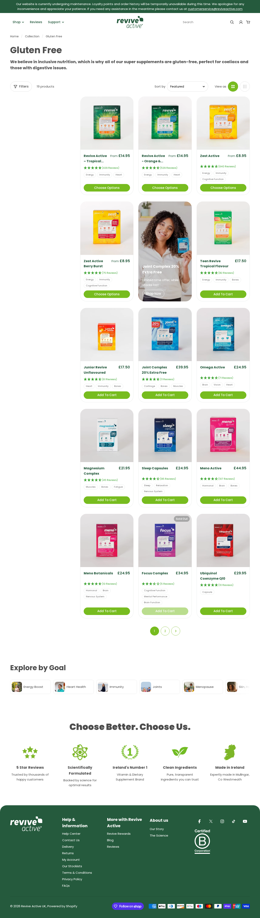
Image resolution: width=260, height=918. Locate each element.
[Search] (232, 22)
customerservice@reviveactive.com (215, 9)
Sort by (160, 86)
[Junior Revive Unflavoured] (106, 334)
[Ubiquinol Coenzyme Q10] (223, 540)
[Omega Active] (223, 334)
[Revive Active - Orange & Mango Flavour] (165, 123)
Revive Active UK (33, 906)
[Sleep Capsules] (165, 435)
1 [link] (154, 631)
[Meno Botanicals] (106, 540)
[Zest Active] (223, 123)
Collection (32, 36)
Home (14, 36)
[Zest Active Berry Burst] (106, 228)
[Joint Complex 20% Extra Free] (165, 334)
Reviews (36, 22)
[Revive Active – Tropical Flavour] (106, 123)
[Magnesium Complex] (106, 435)
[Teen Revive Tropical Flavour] (223, 228)
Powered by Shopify (62, 906)
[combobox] (208, 22)
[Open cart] (248, 22)
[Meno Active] (223, 435)
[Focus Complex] (165, 540)
